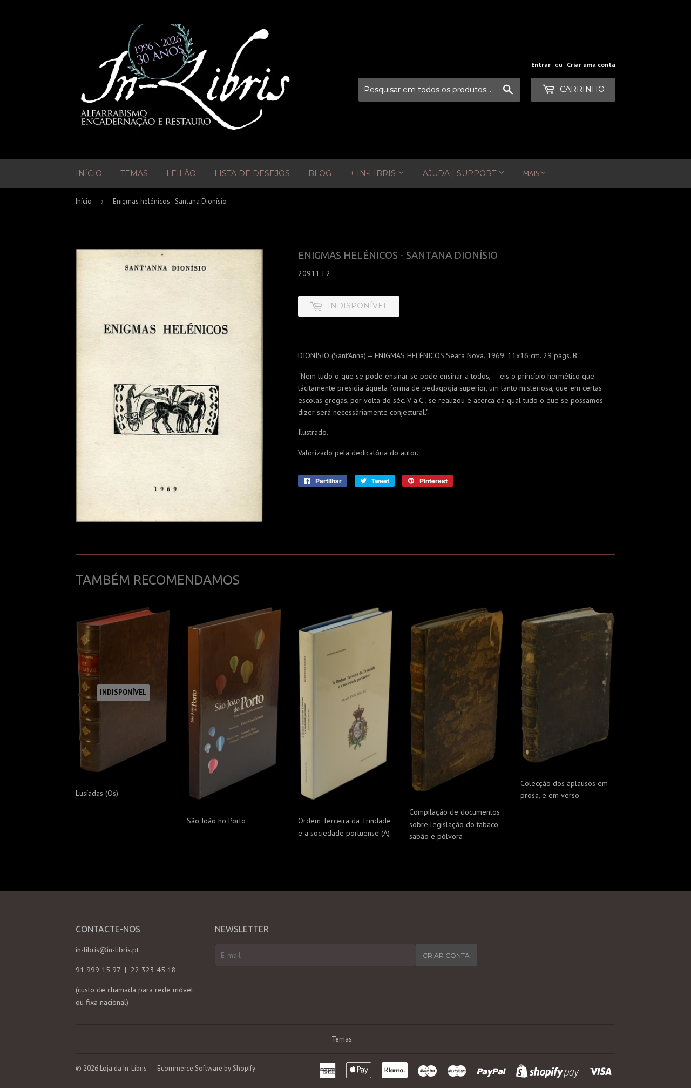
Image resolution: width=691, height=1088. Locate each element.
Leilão (181, 173)
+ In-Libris (374, 173)
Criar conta (446, 955)
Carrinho (581, 89)
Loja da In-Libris (123, 1068)
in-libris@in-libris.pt (107, 950)
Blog (319, 173)
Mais (531, 173)
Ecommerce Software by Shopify (206, 1068)
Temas (134, 173)
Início (89, 173)
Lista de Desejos (252, 173)
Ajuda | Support (460, 173)
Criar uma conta (591, 65)
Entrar (541, 65)
